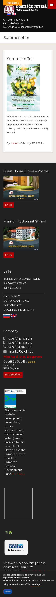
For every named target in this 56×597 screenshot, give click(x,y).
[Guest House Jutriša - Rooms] (21, 188)
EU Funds (18, 474)
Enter (8, 204)
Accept (8, 591)
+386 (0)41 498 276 (17, 19)
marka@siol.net (15, 23)
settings (36, 584)
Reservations (13, 374)
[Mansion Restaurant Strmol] (21, 238)
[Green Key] (10, 400)
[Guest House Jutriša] (28, 9)
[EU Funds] (15, 391)
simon (14, 143)
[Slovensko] (6, 315)
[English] (13, 315)
